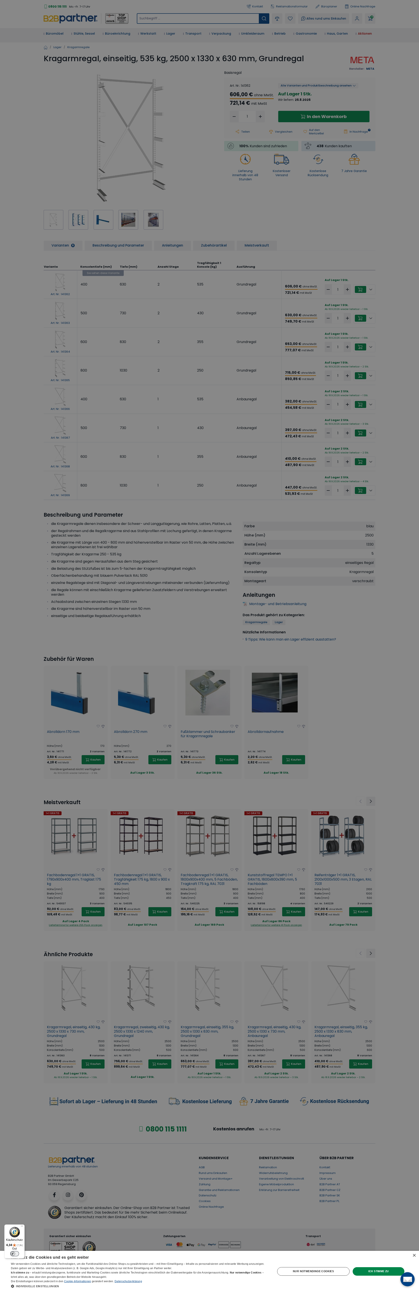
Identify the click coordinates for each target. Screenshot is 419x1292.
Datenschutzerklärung (128, 1281)
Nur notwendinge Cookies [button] (313, 1271)
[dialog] (209, 1271)
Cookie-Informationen (77, 1281)
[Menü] (22, 1227)
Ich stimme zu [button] (378, 1271)
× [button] (414, 1255)
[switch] (14, 1253)
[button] (139, 1286)
